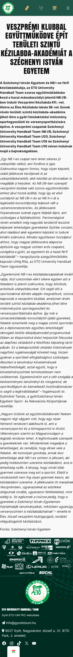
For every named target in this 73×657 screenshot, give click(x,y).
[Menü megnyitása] (68, 8)
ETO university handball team (20, 609)
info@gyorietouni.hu (20, 623)
